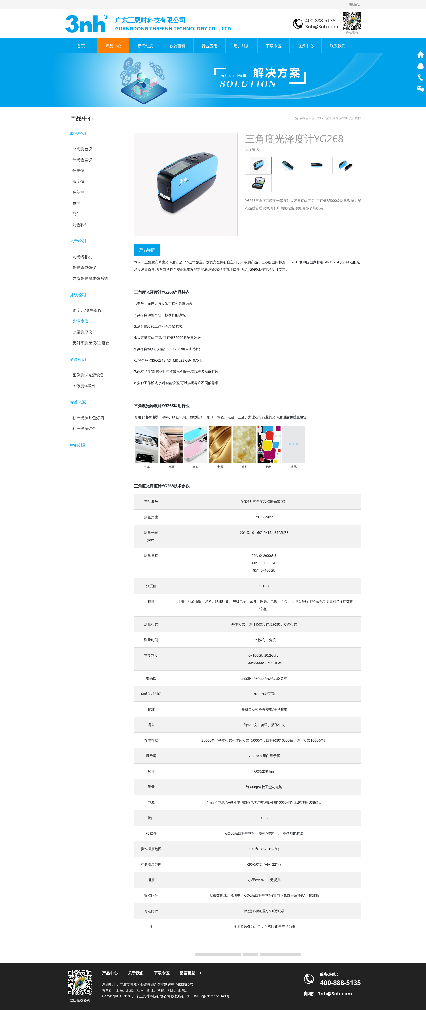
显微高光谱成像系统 (90, 278)
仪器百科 (177, 46)
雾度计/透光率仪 (87, 310)
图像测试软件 (84, 385)
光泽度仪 (80, 321)
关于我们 (136, 972)
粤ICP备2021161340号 (211, 996)
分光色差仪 (82, 159)
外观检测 (78, 295)
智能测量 (78, 445)
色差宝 (78, 192)
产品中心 (113, 46)
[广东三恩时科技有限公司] (87, 23)
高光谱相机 (82, 256)
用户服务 (241, 46)
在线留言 (355, 4)
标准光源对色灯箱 (88, 417)
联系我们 (338, 46)
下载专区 (274, 46)
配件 (76, 213)
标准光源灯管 (84, 428)
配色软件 (80, 224)
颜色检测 (78, 133)
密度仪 (78, 181)
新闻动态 (145, 46)
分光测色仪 (82, 148)
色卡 (76, 203)
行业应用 (209, 46)
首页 (81, 46)
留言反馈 (187, 972)
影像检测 (78, 359)
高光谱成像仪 (84, 267)
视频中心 (306, 46)
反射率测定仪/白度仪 (90, 343)
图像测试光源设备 (88, 375)
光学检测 (78, 241)
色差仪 (78, 170)
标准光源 (78, 402)
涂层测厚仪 (82, 332)
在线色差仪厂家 (310, 118)
